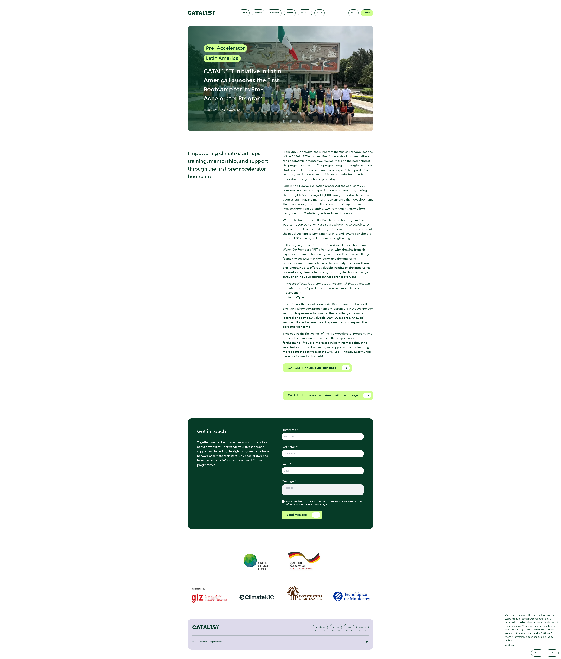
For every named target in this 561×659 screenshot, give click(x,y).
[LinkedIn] (367, 642)
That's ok (552, 653)
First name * (290, 430)
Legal (325, 504)
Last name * (290, 447)
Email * (286, 464)
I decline (537, 653)
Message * (289, 481)
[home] (201, 13)
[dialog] (532, 635)
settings (509, 645)
